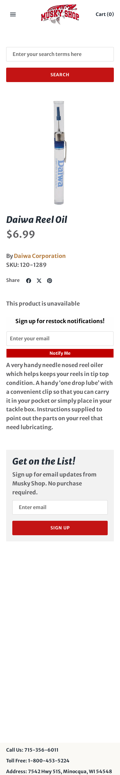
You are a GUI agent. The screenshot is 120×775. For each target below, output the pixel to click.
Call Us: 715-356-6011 (32, 750)
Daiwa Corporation (40, 255)
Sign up (60, 528)
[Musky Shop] (60, 14)
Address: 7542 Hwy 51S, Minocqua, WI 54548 (59, 771)
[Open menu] (13, 14)
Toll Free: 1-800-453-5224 (38, 761)
